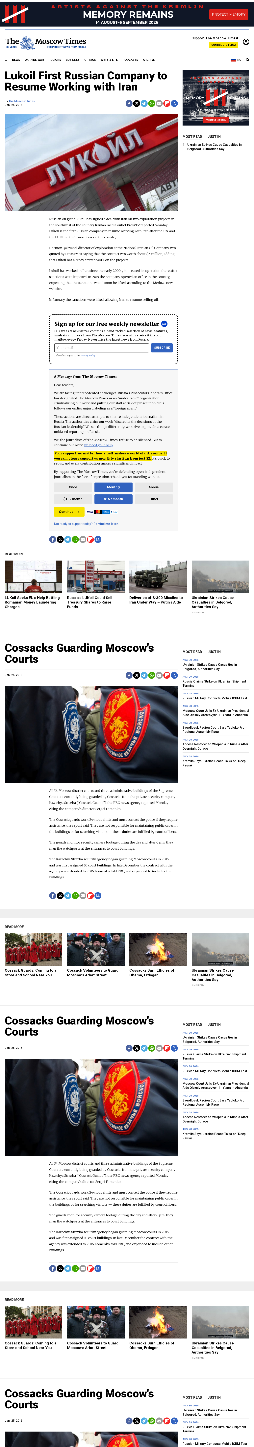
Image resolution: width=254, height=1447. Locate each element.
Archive (149, 60)
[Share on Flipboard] (166, 103)
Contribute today (223, 44)
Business (73, 60)
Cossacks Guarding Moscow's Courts (79, 653)
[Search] (247, 60)
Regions (55, 60)
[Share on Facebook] (129, 103)
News (16, 60)
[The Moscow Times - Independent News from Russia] (45, 42)
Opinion (90, 60)
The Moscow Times (22, 101)
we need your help (98, 445)
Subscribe (162, 347)
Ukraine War (34, 60)
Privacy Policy (88, 355)
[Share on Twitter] (136, 103)
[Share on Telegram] (144, 103)
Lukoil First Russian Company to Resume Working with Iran (86, 81)
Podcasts (130, 60)
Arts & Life (109, 60)
